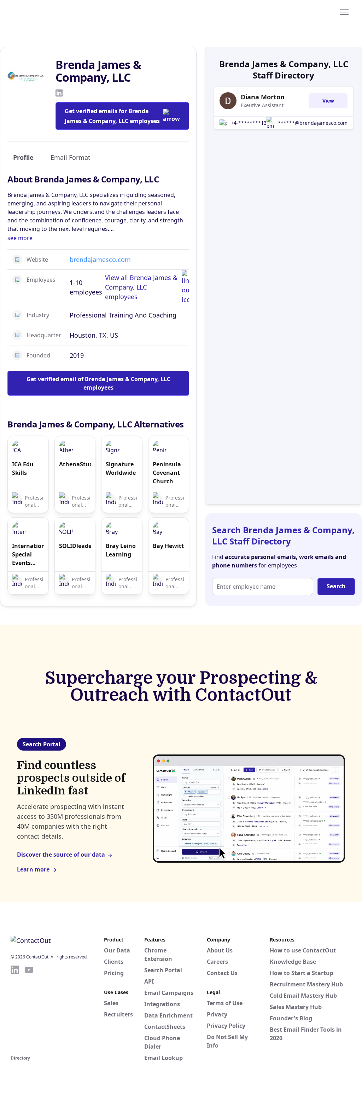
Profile (23, 157)
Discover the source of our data (61, 854)
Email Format (70, 157)
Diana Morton (263, 97)
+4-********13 (249, 122)
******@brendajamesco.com (313, 122)
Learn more (33, 869)
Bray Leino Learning (121, 550)
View (328, 100)
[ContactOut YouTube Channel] (29, 1009)
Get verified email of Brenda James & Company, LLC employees (98, 383)
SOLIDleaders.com (75, 546)
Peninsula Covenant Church (167, 472)
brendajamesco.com (100, 259)
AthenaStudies (75, 464)
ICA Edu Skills (23, 468)
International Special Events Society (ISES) (28, 554)
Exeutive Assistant (262, 105)
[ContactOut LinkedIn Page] (15, 1009)
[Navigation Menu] (344, 12)
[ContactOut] (45, 12)
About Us (220, 950)
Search (336, 586)
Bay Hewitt (168, 546)
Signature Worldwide (121, 468)
